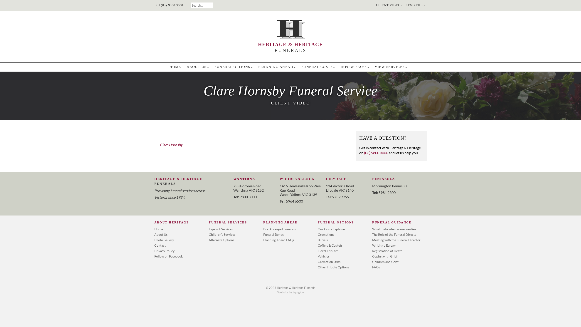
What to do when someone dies (394, 229)
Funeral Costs (317, 67)
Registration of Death (387, 251)
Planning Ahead (275, 67)
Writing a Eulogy (384, 245)
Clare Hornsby (171, 145)
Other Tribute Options (333, 267)
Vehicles (324, 256)
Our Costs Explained (332, 229)
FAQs (376, 267)
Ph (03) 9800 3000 (169, 5)
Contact (160, 245)
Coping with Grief (384, 256)
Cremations (326, 234)
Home (175, 67)
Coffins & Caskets (330, 245)
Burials (323, 240)
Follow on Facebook (168, 256)
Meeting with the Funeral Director (396, 240)
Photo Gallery (164, 240)
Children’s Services (222, 234)
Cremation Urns (329, 262)
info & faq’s (354, 67)
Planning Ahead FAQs (278, 240)
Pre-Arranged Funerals (279, 229)
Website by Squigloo (290, 292)
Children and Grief (385, 262)
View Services (390, 67)
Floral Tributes (328, 251)
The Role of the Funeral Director (395, 234)
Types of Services (221, 229)
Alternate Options (221, 240)
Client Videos (389, 5)
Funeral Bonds (273, 234)
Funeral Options (232, 67)
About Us (197, 67)
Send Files (416, 5)
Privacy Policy (164, 251)
